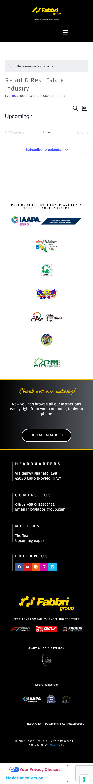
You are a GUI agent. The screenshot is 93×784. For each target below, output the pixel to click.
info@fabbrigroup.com (45, 509)
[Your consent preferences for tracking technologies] (84, 779)
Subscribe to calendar (43, 149)
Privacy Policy (33, 723)
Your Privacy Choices (40, 769)
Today (46, 132)
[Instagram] (44, 567)
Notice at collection (24, 777)
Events (10, 96)
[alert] (46, 66)
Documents (52, 723)
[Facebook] (19, 567)
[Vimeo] (52, 567)
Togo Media (56, 744)
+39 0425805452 (41, 504)
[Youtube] (28, 567)
